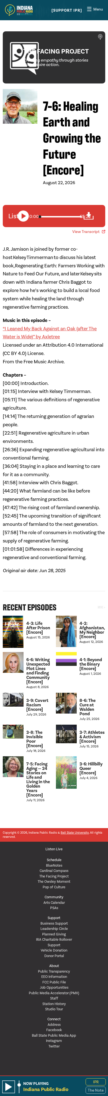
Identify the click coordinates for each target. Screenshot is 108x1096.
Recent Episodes (29, 606)
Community (54, 897)
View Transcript (86, 231)
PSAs (54, 908)
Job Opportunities (54, 987)
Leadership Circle (54, 928)
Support (54, 918)
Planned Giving (54, 934)
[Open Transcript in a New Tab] (103, 231)
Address (54, 1024)
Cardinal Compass (54, 870)
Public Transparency (54, 971)
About (54, 966)
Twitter (54, 1046)
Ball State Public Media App (54, 1035)
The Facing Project (54, 876)
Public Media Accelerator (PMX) (54, 993)
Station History (54, 1004)
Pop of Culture (54, 887)
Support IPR (66, 10)
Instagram (54, 1040)
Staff (54, 998)
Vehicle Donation (54, 950)
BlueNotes (54, 865)
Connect (54, 1019)
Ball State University (75, 832)
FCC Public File (54, 982)
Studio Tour (54, 1009)
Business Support (54, 923)
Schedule (54, 860)
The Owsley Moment (54, 881)
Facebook (54, 1030)
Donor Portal (54, 956)
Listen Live (54, 849)
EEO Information (54, 976)
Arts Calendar (54, 902)
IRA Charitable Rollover (54, 939)
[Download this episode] (91, 216)
